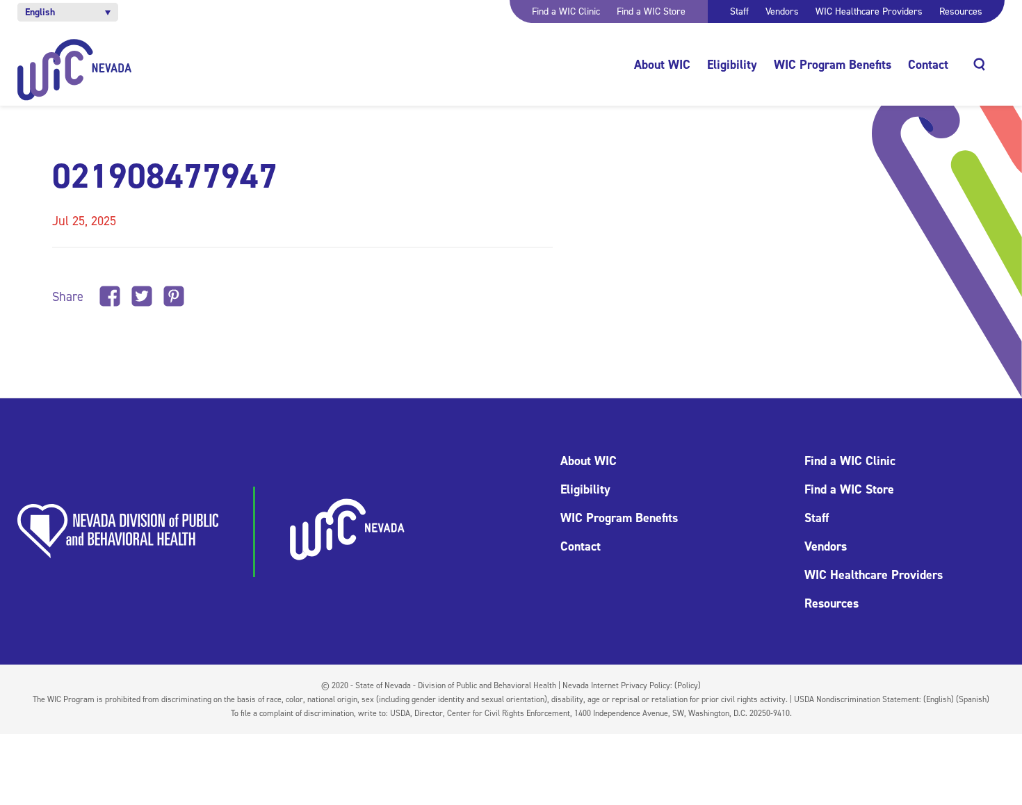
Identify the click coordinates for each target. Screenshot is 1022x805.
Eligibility (732, 64)
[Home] (74, 70)
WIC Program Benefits (832, 64)
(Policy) (687, 685)
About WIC (662, 64)
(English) (938, 699)
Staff (739, 11)
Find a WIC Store (651, 11)
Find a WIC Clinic (566, 11)
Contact (928, 64)
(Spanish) (972, 699)
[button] (67, 12)
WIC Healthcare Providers (869, 11)
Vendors (782, 11)
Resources (960, 11)
